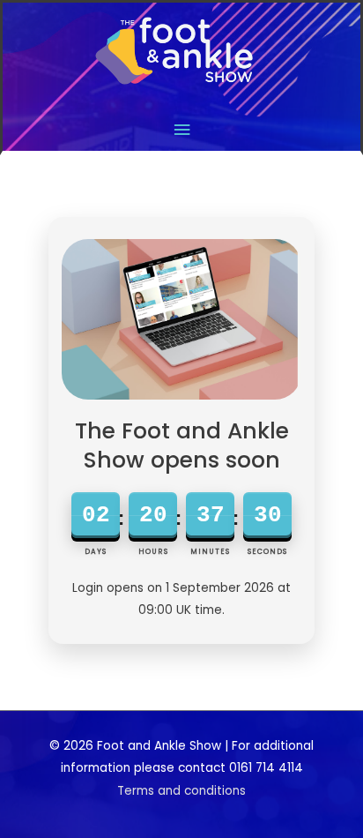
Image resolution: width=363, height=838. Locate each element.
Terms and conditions (181, 790)
